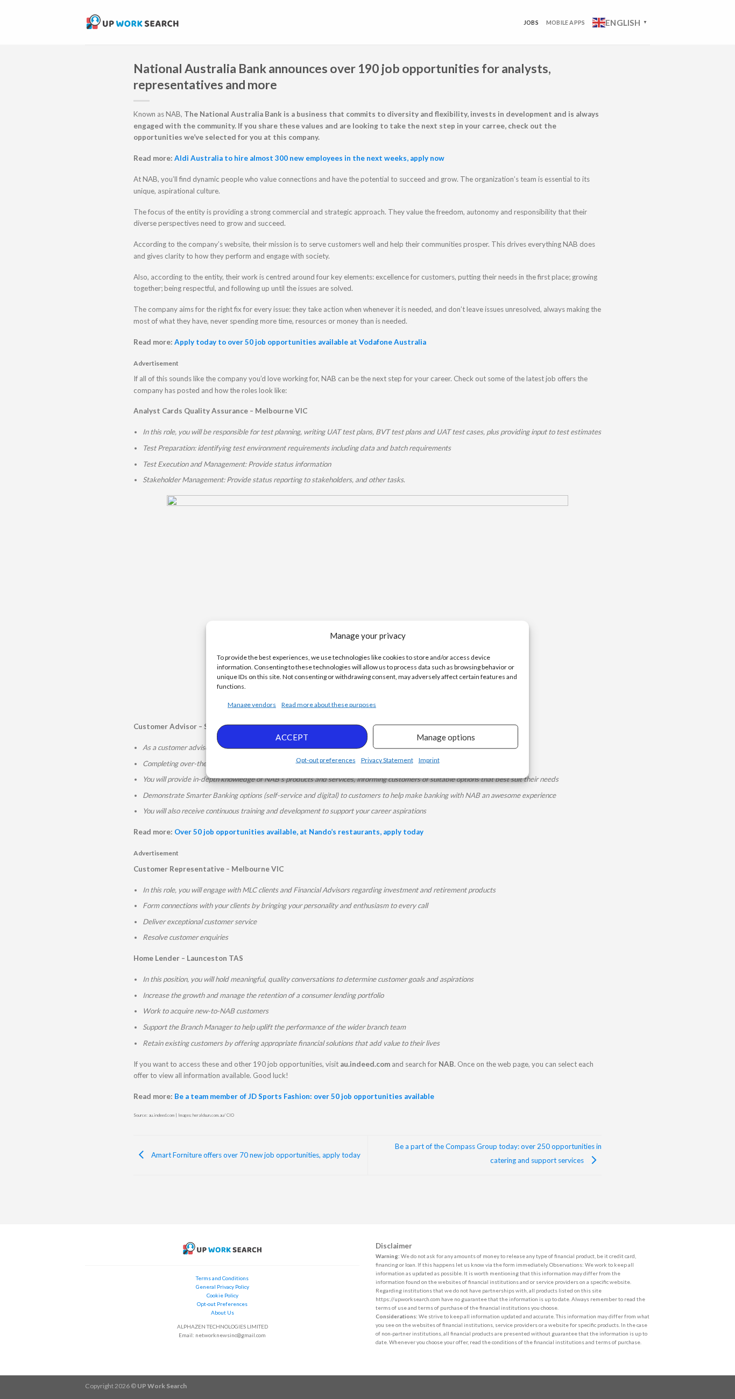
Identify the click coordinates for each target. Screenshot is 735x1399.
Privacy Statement (387, 760)
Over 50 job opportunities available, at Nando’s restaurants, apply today (298, 831)
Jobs (531, 22)
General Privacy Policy (222, 1286)
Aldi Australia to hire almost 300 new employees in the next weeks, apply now (309, 158)
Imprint (429, 760)
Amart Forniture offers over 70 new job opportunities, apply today (255, 1154)
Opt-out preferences (326, 760)
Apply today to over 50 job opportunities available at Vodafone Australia (300, 342)
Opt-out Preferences (222, 1304)
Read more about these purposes (328, 705)
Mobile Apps (565, 22)
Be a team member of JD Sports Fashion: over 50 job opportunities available (304, 1096)
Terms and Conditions (222, 1278)
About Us (222, 1312)
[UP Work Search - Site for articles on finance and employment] (132, 22)
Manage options (445, 736)
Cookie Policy (222, 1295)
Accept (292, 736)
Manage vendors (252, 705)
